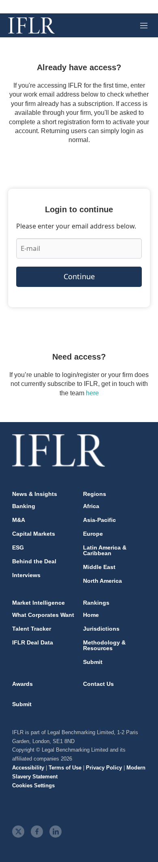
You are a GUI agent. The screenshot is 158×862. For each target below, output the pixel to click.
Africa (91, 506)
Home (91, 615)
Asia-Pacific (99, 520)
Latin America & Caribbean (104, 550)
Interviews (26, 575)
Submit (92, 662)
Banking (23, 506)
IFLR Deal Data (32, 642)
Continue (79, 276)
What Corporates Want (43, 615)
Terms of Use (65, 768)
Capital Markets (33, 534)
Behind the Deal (34, 561)
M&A (18, 520)
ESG (18, 547)
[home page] (31, 25)
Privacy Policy (104, 768)
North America (102, 581)
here (92, 393)
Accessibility (28, 768)
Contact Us (98, 684)
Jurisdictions (101, 628)
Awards (22, 684)
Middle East (99, 567)
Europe (93, 534)
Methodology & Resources (104, 645)
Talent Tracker (31, 628)
